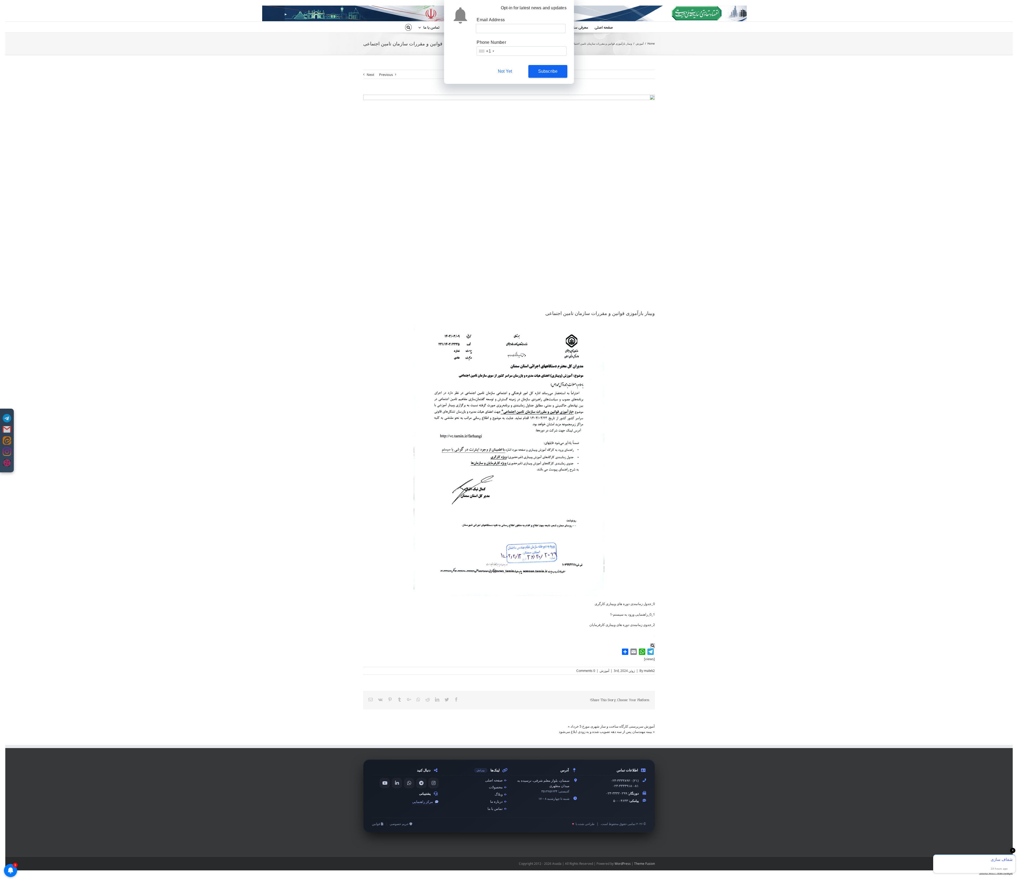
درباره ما (496, 801)
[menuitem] (600, 27)
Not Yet (505, 71)
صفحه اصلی (494, 780)
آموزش (604, 670)
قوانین (376, 824)
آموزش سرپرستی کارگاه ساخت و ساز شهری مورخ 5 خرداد (613, 726)
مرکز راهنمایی (423, 802)
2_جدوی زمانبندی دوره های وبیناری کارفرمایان (622, 624)
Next (370, 74)
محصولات (496, 787)
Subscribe (548, 71)
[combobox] (486, 51)
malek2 (649, 670)
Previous (386, 74)
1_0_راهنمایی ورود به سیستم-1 (632, 614)
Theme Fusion (644, 863)
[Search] (408, 27)
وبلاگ (499, 794)
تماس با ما (495, 808)
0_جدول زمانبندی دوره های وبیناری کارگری (625, 603)
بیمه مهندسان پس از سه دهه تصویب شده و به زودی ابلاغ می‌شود (605, 731)
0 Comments (585, 670)
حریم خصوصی (399, 824)
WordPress (623, 863)
